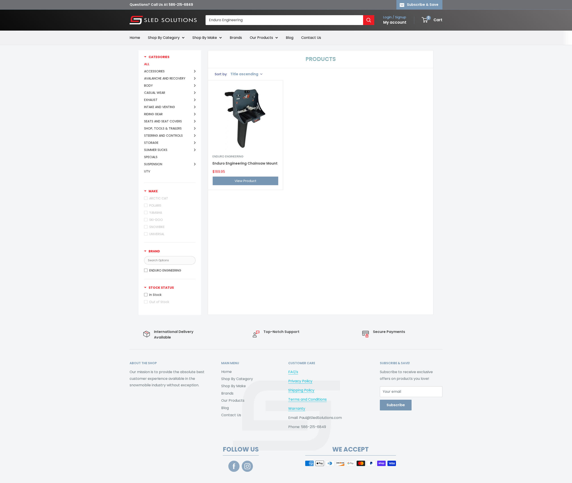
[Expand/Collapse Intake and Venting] (193, 107)
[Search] (368, 20)
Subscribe (396, 405)
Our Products (261, 37)
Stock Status (161, 287)
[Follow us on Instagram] (247, 466)
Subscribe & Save (422, 4)
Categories (159, 57)
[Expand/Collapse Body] (193, 85)
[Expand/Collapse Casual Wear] (193, 92)
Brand (154, 251)
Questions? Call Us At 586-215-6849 (161, 4)
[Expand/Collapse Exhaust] (193, 100)
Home (135, 37)
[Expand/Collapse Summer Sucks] (193, 150)
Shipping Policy (301, 390)
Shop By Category (164, 37)
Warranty (296, 408)
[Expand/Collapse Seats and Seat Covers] (193, 121)
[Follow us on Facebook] (234, 466)
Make (153, 191)
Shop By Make (204, 37)
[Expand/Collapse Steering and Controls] (193, 135)
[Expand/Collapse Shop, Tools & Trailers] (193, 128)
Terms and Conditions (307, 399)
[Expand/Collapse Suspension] (193, 164)
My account (394, 22)
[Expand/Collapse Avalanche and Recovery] (193, 78)
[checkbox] (168, 270)
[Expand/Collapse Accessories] (193, 71)
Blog (289, 37)
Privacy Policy (300, 381)
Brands (236, 37)
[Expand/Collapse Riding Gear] (193, 114)
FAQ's (293, 371)
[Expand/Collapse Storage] (193, 142)
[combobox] (284, 20)
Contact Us (311, 37)
